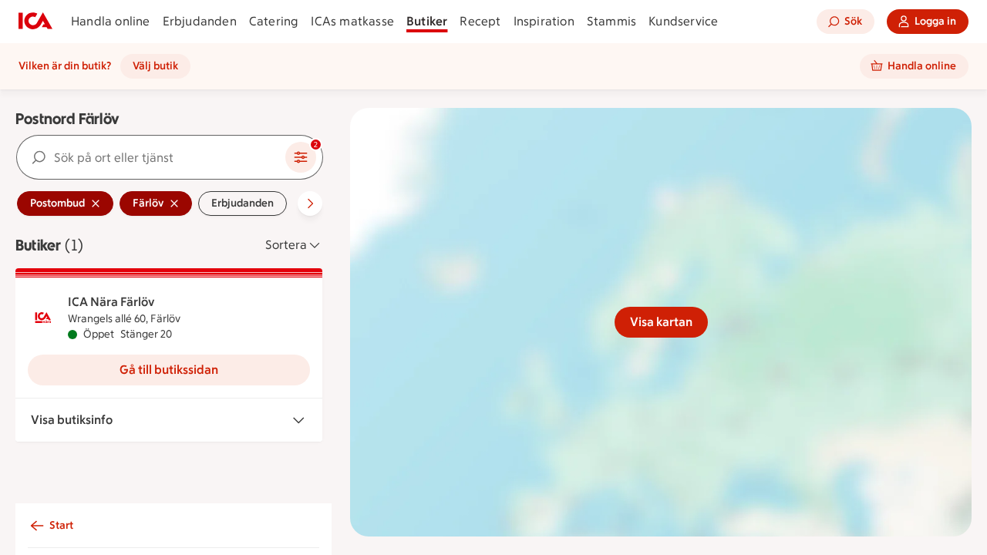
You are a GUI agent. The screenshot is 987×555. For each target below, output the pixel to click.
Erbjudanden (200, 21)
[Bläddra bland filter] (310, 203)
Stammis (611, 21)
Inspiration (544, 21)
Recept (480, 21)
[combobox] (151, 157)
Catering (274, 21)
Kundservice (683, 21)
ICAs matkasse (352, 21)
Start (61, 525)
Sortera (286, 244)
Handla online (110, 21)
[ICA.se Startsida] (35, 21)
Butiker (426, 21)
